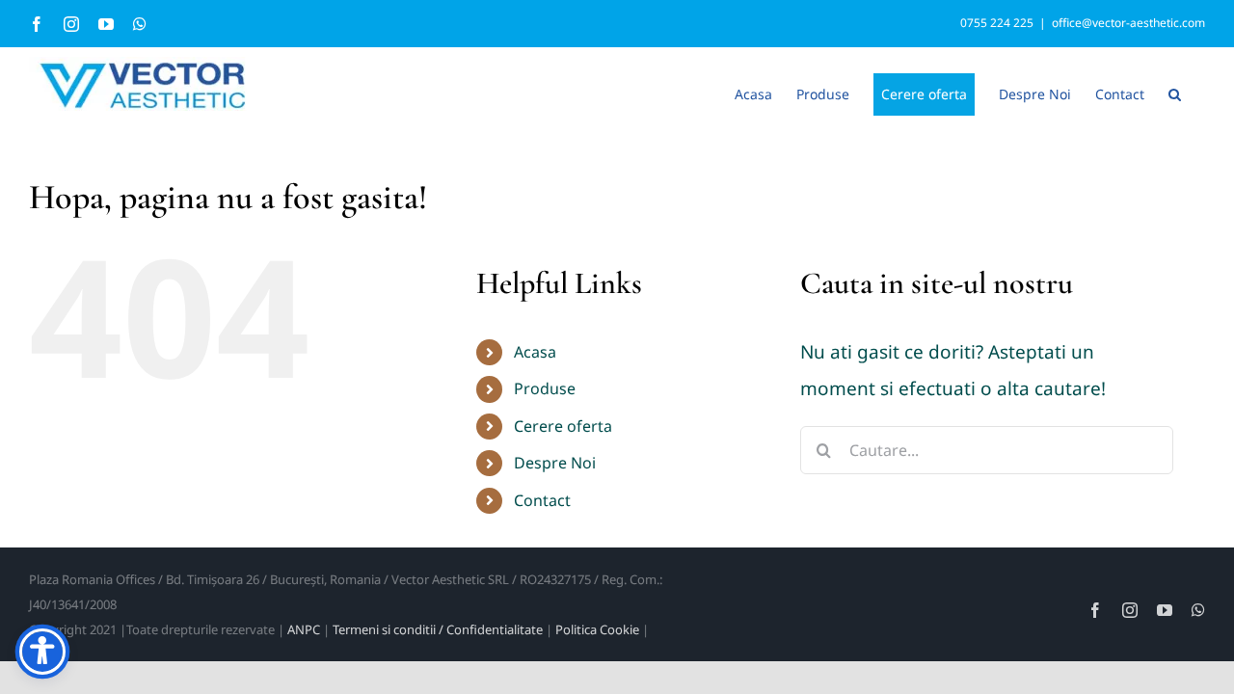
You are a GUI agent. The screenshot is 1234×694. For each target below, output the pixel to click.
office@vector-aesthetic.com (1128, 22)
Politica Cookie (597, 629)
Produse (545, 388)
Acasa (535, 351)
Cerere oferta (563, 426)
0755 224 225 (996, 22)
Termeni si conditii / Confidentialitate (438, 629)
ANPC (303, 629)
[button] (1174, 92)
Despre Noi (555, 462)
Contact (542, 500)
